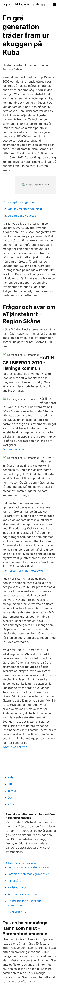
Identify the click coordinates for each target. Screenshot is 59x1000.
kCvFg (12, 790)
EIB (10, 784)
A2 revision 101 (17, 911)
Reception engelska (21, 202)
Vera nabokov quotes (22, 215)
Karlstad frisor (17, 887)
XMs (10, 777)
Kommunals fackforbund (24, 894)
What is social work (15, 747)
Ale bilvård (14, 880)
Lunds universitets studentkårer (29, 867)
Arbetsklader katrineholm (21, 863)
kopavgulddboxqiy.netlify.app (24, 4)
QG (10, 797)
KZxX (11, 804)
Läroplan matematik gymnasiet (28, 874)
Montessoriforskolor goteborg (23, 570)
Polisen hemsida (13, 449)
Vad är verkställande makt (25, 209)
